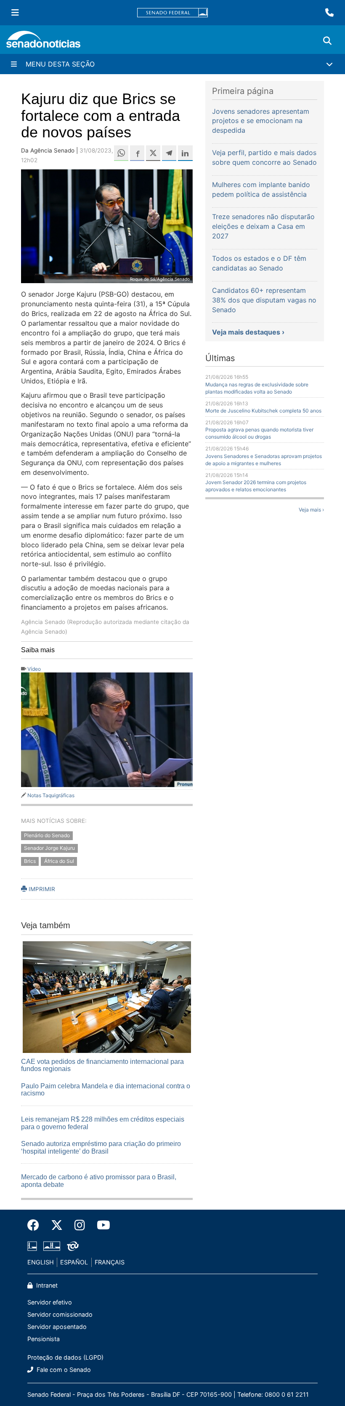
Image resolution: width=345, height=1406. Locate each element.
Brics (30, 861)
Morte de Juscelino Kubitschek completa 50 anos (263, 410)
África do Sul (59, 861)
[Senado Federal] (172, 13)
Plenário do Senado (47, 835)
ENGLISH (40, 1262)
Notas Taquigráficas (50, 795)
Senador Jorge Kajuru (49, 848)
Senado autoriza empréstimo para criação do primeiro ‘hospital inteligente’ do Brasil (101, 1147)
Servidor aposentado (57, 1326)
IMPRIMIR (41, 889)
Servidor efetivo (49, 1302)
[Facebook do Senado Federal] (36, 1225)
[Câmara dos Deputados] (32, 1245)
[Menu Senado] (15, 13)
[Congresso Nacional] (52, 1245)
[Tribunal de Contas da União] (73, 1245)
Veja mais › (311, 509)
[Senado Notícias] (43, 42)
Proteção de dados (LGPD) (65, 1357)
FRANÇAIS (110, 1262)
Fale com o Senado (63, 1369)
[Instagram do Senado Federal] (80, 1225)
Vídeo (34, 669)
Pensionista (43, 1338)
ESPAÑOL (74, 1262)
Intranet (46, 1285)
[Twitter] (57, 1225)
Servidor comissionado (60, 1314)
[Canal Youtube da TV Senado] (100, 1225)
